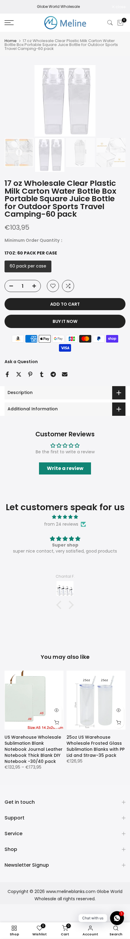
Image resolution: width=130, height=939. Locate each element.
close (120, 7)
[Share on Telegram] (53, 374)
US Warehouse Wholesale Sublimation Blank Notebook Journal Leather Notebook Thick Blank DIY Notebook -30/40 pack (34, 749)
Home (11, 41)
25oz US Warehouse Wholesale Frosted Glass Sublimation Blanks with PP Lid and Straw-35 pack (96, 746)
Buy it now (65, 321)
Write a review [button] (65, 468)
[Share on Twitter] (18, 374)
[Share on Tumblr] (41, 374)
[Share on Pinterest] (30, 374)
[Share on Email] (64, 374)
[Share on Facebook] (7, 374)
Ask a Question (21, 362)
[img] (65, 517)
